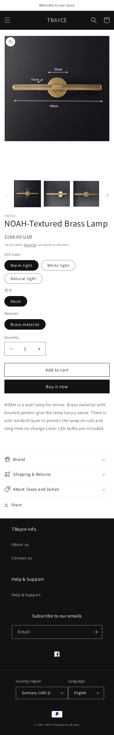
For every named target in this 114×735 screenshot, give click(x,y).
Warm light (21, 265)
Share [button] (16, 504)
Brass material (25, 324)
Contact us (22, 558)
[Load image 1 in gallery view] (27, 194)
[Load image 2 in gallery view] (57, 194)
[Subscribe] (95, 632)
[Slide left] (6, 195)
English (80, 692)
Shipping (30, 245)
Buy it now (57, 386)
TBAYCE (49, 724)
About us (20, 544)
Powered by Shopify (66, 724)
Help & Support (26, 594)
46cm (16, 301)
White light (58, 265)
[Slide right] (107, 195)
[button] (7, 20)
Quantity (11, 337)
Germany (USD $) (36, 692)
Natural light (23, 278)
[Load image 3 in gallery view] (86, 194)
